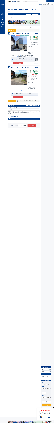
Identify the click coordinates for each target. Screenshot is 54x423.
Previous (25, 50)
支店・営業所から (2, 26)
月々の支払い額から (2, 22)
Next (26, 50)
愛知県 (48, 376)
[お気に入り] (12, 63)
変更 (49, 369)
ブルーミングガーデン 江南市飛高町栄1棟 (20, 67)
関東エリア (10, 118)
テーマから (2, 24)
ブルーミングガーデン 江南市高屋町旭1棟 (20, 33)
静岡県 (44, 376)
